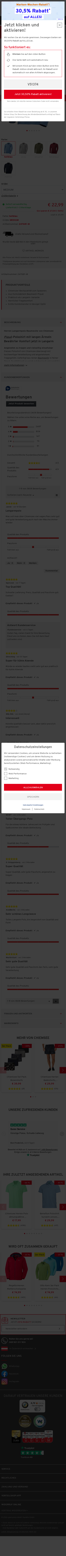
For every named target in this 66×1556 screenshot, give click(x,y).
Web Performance (17, 774)
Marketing (13, 778)
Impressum (26, 809)
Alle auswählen (33, 787)
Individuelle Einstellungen (33, 805)
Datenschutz (39, 809)
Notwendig (14, 769)
